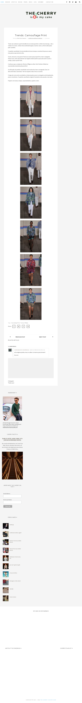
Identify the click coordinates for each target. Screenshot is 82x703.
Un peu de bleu (13, 573)
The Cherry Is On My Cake (48, 699)
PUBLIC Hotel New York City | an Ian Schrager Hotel (12, 439)
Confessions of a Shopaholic (21, 350)
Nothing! (12, 524)
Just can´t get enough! (15, 565)
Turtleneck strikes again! (15, 532)
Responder (16, 355)
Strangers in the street (15, 581)
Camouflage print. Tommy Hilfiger (19, 323)
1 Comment (46, 38)
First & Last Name (7, 499)
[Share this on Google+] (23, 326)
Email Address (6, 493)
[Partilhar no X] (18, 326)
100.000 (11, 589)
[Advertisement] (40, 660)
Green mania (13, 597)
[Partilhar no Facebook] (13, 326)
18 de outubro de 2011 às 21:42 (37, 350)
